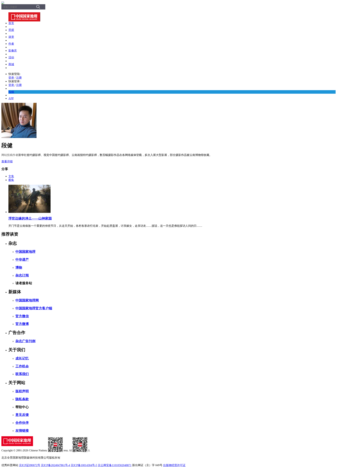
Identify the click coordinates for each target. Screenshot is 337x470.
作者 (11, 43)
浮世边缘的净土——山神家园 (30, 218)
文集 (11, 176)
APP (11, 98)
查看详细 (7, 161)
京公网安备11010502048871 (114, 465)
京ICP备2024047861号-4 (55, 465)
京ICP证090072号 (29, 465)
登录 (11, 77)
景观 (11, 29)
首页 (11, 23)
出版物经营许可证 (174, 465)
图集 (11, 179)
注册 (19, 77)
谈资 (11, 36)
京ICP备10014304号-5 (84, 465)
